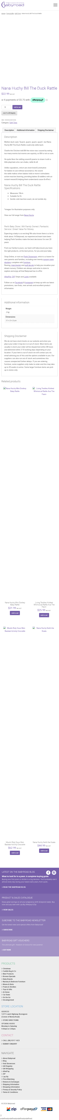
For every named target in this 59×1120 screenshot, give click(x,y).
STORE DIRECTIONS (10, 1020)
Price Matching (8, 1079)
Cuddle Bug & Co (9, 971)
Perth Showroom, (31, 256)
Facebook (19, 282)
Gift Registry (7, 1066)
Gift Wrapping (8, 1069)
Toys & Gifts (10, 13)
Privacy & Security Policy (12, 1090)
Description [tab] (9, 130)
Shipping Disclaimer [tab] (46, 130)
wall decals (29, 265)
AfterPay (7, 276)
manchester (16, 265)
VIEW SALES (8, 910)
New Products (8, 974)
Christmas (7, 968)
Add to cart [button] (14, 613)
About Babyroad (9, 1058)
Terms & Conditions (10, 1092)
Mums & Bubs (8, 984)
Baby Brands (8, 979)
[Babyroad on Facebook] (48, 873)
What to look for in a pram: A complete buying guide (25, 876)
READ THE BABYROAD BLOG (14, 887)
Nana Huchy (29, 215)
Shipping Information (11, 1084)
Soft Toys (18, 13)
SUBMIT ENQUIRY (10, 1044)
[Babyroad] (12, 5)
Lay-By (5, 1076)
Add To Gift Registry (9, 113)
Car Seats (6, 995)
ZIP (13, 276)
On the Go (6, 997)
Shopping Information (11, 1087)
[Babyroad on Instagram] (54, 873)
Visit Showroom (9, 1063)
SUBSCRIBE (8, 930)
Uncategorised (8, 1000)
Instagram (29, 282)
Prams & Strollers (9, 987)
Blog (4, 1061)
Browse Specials (9, 976)
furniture (26, 262)
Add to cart (17, 107)
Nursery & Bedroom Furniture (14, 982)
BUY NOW (7, 950)
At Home (6, 992)
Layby (26, 276)
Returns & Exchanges (11, 1082)
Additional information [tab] (26, 130)
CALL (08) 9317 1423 (11, 1040)
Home (3, 13)
